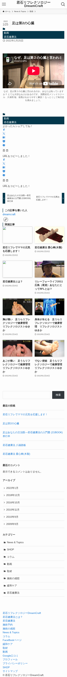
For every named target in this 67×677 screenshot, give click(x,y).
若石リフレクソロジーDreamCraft (34, 4)
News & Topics (15, 542)
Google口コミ (10, 655)
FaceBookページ (12, 640)
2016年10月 (13, 502)
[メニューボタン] (4, 4)
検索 (58, 395)
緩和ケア (12, 585)
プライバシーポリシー (15, 663)
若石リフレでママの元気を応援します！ (25, 414)
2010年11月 (12, 509)
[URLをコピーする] (5, 150)
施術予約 (8, 624)
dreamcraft (9, 214)
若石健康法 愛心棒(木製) (16, 454)
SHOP (10, 549)
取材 (9, 571)
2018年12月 (13, 495)
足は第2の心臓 (11, 423)
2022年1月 (12, 488)
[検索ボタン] (63, 4)
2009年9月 (12, 524)
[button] (4, 130)
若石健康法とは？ (13, 617)
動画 (6, 33)
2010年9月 (12, 517)
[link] (5, 219)
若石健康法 (10, 37)
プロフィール (10, 659)
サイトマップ (10, 671)
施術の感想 (13, 578)
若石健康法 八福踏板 (14, 445)
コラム (10, 557)
